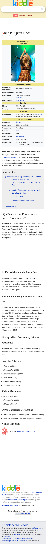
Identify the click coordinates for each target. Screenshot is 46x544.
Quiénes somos (27, 538)
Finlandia (19, 97)
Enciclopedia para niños (10, 36)
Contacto (22, 540)
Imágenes (22, 16)
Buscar (42, 9)
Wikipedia (17, 534)
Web (15, 16)
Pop (17, 131)
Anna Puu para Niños (10, 505)
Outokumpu (6, 157)
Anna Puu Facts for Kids (26, 431)
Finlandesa (20, 100)
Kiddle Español (7, 538)
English (29, 16)
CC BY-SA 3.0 (36, 528)
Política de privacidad (9, 540)
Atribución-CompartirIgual (17, 499)
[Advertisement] (23, 24)
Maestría (39, 114)
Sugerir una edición (22, 513)
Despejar (38, 9)
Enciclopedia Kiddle (15, 525)
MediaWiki (7, 536)
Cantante (19, 122)
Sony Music (20, 136)
